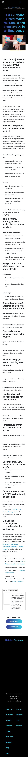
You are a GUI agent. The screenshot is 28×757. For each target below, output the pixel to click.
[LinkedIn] (9, 600)
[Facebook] (5, 600)
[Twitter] (7, 600)
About (5, 590)
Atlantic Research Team (16, 593)
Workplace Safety (15, 7)
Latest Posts (13, 590)
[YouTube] (7, 602)
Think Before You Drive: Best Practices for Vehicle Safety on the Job (13, 621)
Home (9, 7)
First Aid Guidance (17, 581)
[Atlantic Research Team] (7, 598)
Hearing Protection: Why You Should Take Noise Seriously (14, 626)
